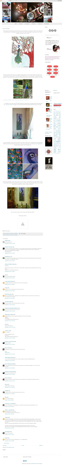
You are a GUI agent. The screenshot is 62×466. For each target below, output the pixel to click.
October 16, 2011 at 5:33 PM (9, 413)
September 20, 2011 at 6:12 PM (10, 290)
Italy (60, 127)
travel (55, 151)
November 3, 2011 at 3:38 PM (9, 440)
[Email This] (21, 233)
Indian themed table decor (57, 126)
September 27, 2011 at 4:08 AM (10, 387)
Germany (55, 118)
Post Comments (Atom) (10, 447)
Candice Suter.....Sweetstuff (9, 403)
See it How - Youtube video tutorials (48, 133)
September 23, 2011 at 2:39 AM (10, 374)
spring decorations (56, 143)
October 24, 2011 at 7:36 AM (9, 434)
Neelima (6, 437)
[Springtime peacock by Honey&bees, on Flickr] (22, 67)
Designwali (6, 240)
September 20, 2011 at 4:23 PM (10, 271)
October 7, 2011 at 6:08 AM (9, 400)
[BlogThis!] (22, 233)
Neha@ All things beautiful (9, 363)
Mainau (55, 128)
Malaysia (59, 128)
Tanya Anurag (7, 377)
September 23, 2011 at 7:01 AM (10, 380)
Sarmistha (6, 390)
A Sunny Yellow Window (9, 281)
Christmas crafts (58, 115)
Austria (60, 112)
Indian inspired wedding (57, 124)
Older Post (41, 445)
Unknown (6, 417)
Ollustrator (33, 463)
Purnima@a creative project (9, 341)
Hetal (6, 397)
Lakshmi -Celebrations (8, 246)
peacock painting (15, 234)
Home (16, 23)
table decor (57, 149)
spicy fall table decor (58, 142)
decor (57, 134)
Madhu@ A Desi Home (9, 410)
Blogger (40, 463)
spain (54, 142)
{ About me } (21, 23)
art (54, 132)
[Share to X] (23, 233)
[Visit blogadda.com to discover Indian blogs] (25, 460)
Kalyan (6, 384)
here (37, 143)
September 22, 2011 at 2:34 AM (10, 344)
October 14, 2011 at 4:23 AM (9, 406)
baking (56, 132)
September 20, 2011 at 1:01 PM (10, 243)
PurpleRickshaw (7, 256)
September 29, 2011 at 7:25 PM (10, 393)
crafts (54, 134)
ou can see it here (9, 104)
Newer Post (5, 445)
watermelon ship (57, 153)
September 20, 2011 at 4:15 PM (10, 260)
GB (5, 274)
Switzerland (58, 130)
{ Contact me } (40, 23)
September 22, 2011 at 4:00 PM (10, 367)
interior (59, 138)
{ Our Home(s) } (27, 23)
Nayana (6, 287)
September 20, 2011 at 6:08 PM (10, 284)
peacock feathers (10, 234)
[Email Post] (19, 233)
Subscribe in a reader (57, 106)
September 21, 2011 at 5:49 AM (10, 320)
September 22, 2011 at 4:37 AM (10, 354)
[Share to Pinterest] (24, 233)
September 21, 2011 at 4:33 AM (10, 311)
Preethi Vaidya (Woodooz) (9, 357)
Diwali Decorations (51, 105)
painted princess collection (9, 314)
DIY (60, 117)
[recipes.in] (55, 90)
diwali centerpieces (57, 135)
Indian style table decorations (49, 116)
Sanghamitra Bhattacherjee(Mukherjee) (11, 308)
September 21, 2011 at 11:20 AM (10, 337)
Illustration (59, 120)
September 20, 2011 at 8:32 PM (10, 298)
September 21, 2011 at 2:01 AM (10, 304)
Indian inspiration (57, 123)
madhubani (55, 140)
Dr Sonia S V (7, 330)
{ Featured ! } (34, 23)
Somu (6, 324)
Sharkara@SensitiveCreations (10, 264)
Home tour (55, 120)
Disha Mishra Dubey (8, 294)
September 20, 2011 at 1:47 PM (10, 253)
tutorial (59, 151)
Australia (57, 112)
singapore (58, 141)
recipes (55, 141)
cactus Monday (58, 133)
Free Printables (46, 23)
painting (6, 234)
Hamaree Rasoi (7, 347)
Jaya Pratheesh (7, 431)
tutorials (55, 152)
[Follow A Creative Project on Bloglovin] (58, 104)
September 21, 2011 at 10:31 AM (10, 327)
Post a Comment (6, 443)
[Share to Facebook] (24, 233)
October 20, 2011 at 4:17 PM (9, 428)
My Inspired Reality (8, 301)
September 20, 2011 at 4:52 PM (10, 277)
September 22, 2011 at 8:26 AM (10, 360)
